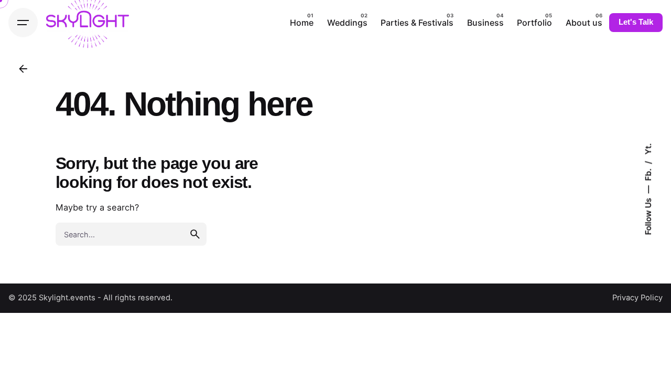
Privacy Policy (637, 297)
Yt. (648, 149)
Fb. (648, 173)
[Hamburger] (23, 22)
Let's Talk (636, 22)
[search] (195, 234)
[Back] (23, 68)
